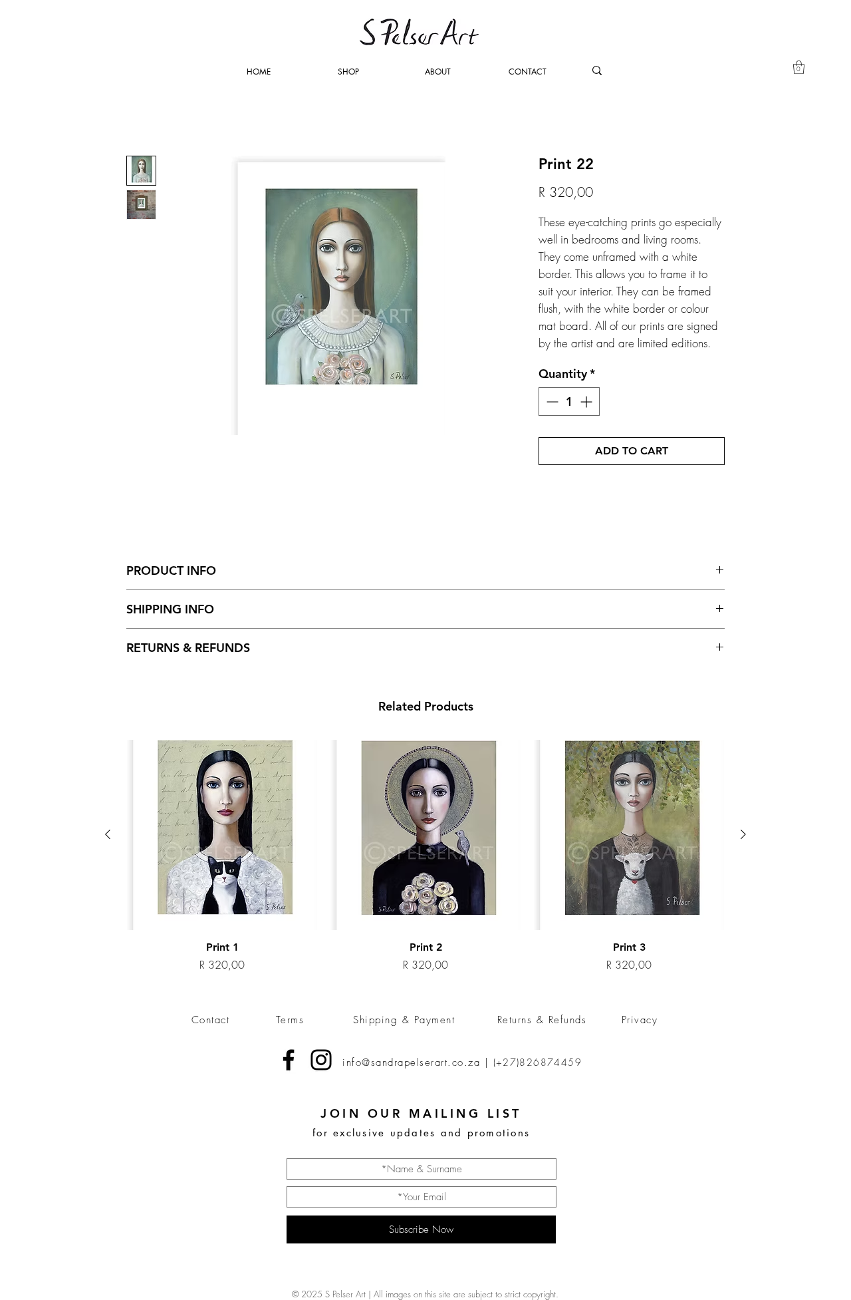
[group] (425, 856)
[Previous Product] (108, 834)
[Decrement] (551, 401)
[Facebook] (289, 1060)
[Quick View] (222, 835)
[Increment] (587, 401)
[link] (798, 67)
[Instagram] (321, 1060)
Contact (210, 1020)
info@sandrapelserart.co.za (411, 1062)
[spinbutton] (569, 401)
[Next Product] (743, 834)
